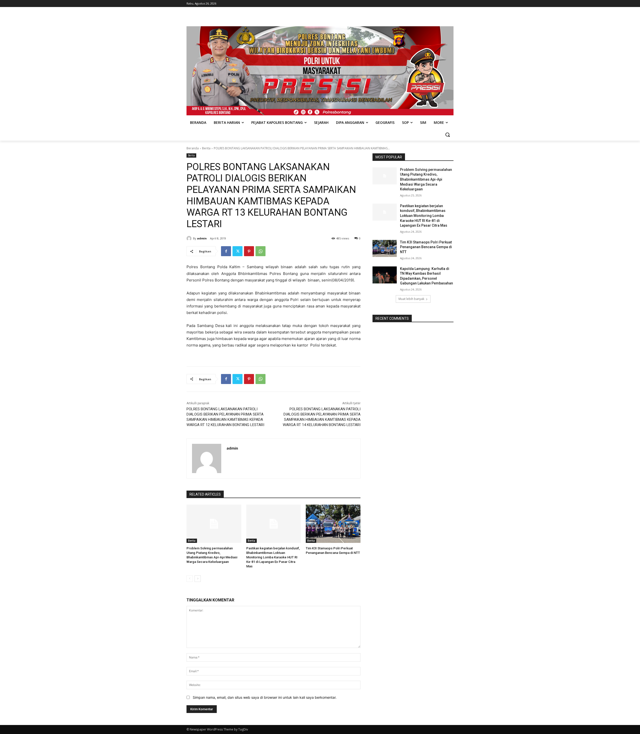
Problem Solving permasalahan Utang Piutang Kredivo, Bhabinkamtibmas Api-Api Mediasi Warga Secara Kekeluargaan (426, 179)
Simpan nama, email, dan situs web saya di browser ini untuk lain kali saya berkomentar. (264, 697)
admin (202, 238)
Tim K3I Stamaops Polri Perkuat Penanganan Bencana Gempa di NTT (426, 247)
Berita (206, 148)
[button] (448, 135)
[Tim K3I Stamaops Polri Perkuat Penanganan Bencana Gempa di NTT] (333, 524)
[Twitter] (237, 251)
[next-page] (197, 578)
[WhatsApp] (261, 251)
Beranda (192, 148)
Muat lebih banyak (411, 299)
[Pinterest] (249, 251)
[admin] (189, 238)
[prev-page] (189, 578)
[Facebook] (226, 251)
